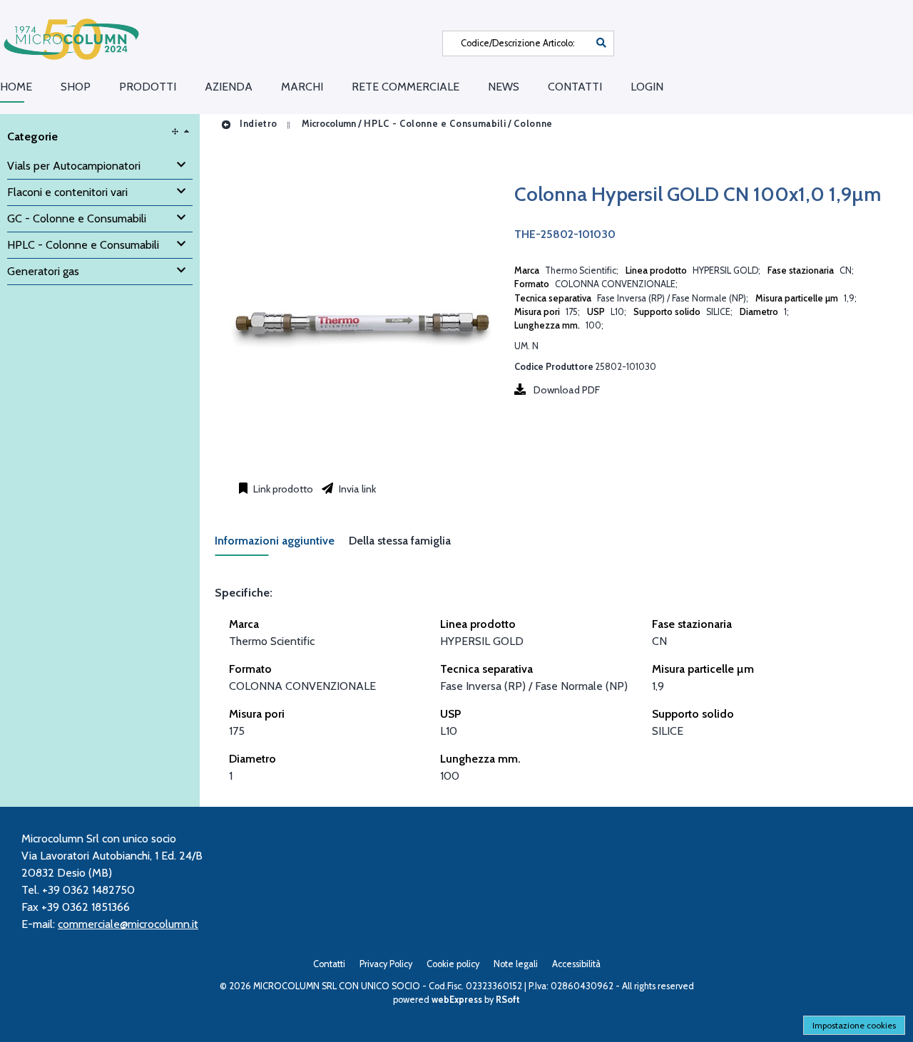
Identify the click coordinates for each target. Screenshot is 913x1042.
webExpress (457, 999)
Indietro (257, 123)
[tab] (282, 545)
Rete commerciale (405, 86)
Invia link (356, 489)
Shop (76, 86)
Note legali (516, 964)
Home (16, 86)
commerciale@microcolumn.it (128, 924)
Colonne (533, 123)
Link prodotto (282, 489)
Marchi (302, 86)
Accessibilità (576, 964)
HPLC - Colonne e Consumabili (435, 123)
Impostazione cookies (854, 1025)
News (503, 86)
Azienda (229, 86)
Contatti (575, 86)
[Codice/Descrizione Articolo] (601, 43)
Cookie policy (453, 964)
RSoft (508, 999)
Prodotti (147, 86)
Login (647, 86)
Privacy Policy (385, 964)
